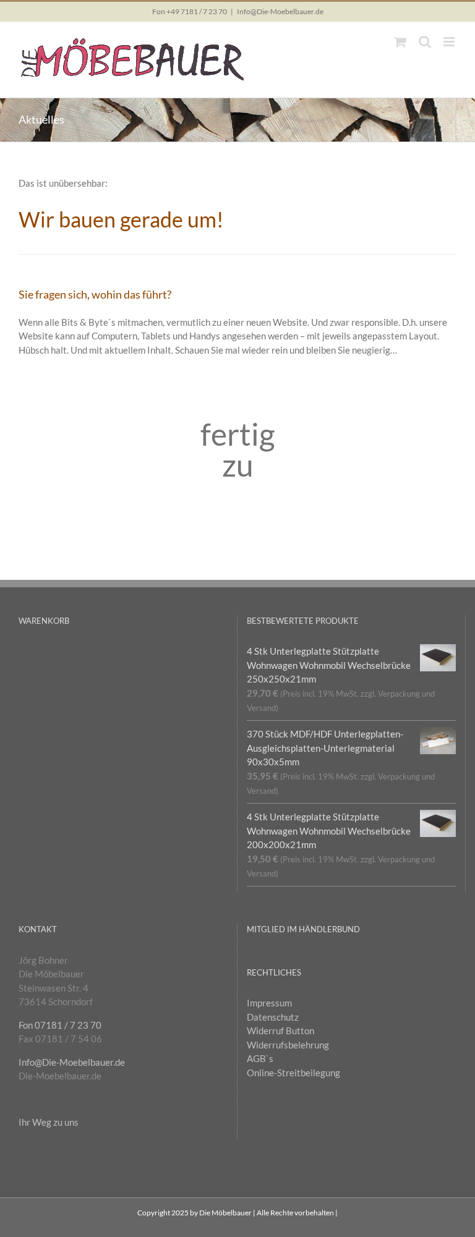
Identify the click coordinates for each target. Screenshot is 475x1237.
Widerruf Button (280, 1030)
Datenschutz (273, 1016)
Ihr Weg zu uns (49, 1122)
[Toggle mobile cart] (400, 41)
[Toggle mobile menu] (449, 41)
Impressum (269, 1002)
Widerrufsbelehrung (288, 1044)
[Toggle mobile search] (425, 41)
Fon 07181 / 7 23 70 (60, 1025)
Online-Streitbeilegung (293, 1072)
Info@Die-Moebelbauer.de (280, 11)
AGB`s (260, 1058)
